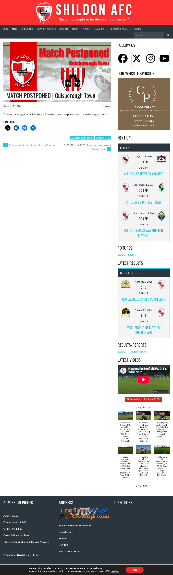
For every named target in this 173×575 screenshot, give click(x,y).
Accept (135, 569)
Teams (75, 28)
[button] (147, 407)
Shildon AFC (103, 137)
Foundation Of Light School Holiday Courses (29, 145)
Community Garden (46, 28)
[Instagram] (150, 58)
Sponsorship (26, 28)
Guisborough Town (82, 137)
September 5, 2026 (143, 212)
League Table (99, 28)
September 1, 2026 (143, 184)
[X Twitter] (136, 58)
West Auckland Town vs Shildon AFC (143, 330)
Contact (138, 28)
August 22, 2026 (143, 309)
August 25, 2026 (143, 281)
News (14, 28)
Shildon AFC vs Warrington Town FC (143, 233)
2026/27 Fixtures (127, 254)
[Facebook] (123, 58)
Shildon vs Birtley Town (143, 202)
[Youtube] (164, 58)
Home (6, 28)
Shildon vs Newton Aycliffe (143, 173)
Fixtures (85, 28)
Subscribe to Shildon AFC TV (145, 399)
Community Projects (120, 28)
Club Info (64, 28)
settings (114, 571)
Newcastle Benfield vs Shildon (143, 299)
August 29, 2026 (143, 156)
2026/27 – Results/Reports (132, 351)
